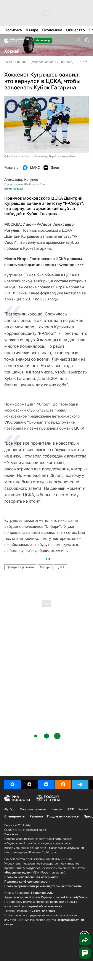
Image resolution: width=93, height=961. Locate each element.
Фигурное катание (32, 809)
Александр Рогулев (21, 179)
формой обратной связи (44, 906)
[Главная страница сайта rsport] (26, 40)
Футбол (9, 809)
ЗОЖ (70, 809)
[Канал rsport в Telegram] (80, 784)
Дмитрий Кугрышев (20, 567)
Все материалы (13, 188)
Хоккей (83, 809)
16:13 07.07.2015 (16, 62)
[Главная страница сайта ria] (5, 40)
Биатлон (56, 809)
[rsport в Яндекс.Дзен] (29, 784)
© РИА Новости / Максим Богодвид (25, 156)
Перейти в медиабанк (62, 156)
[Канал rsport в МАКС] (12, 784)
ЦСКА (60, 567)
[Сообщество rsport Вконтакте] (46, 784)
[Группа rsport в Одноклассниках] (63, 784)
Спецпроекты (14, 816)
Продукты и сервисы (63, 816)
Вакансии (11, 834)
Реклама (36, 816)
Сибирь (45, 567)
